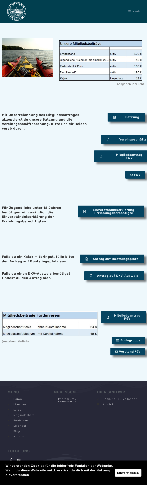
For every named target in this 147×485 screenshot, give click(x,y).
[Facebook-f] (11, 460)
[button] (6, 480)
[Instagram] (19, 460)
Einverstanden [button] (128, 472)
